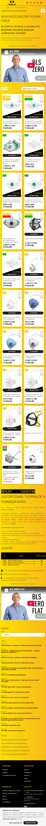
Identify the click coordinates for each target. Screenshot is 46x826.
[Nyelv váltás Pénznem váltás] (41, 3)
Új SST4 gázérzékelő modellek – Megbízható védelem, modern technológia (20, 680)
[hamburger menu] (27, 3)
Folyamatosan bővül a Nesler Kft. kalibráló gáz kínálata (17, 663)
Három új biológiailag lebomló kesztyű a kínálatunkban (17, 703)
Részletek (13, 117)
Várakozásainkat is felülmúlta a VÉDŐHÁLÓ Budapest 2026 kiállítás (21, 645)
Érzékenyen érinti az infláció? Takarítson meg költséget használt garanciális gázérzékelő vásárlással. (20, 719)
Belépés (26, 770)
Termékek (4, 772)
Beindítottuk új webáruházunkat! (10, 725)
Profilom (26, 775)
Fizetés (4, 796)
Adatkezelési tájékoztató (9, 793)
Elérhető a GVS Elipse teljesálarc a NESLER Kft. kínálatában (19, 657)
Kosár (25, 778)
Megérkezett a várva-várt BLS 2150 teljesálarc (15, 697)
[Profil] (34, 3)
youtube (25, 807)
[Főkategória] (2, 7)
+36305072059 (29, 797)
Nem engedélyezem (15, 823)
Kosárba (13, 155)
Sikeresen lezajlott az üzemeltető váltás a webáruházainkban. (19, 708)
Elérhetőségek (6, 802)
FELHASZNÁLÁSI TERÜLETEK (9, 775)
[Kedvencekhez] (19, 97)
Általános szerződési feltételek (11, 790)
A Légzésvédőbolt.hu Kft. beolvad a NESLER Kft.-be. (17, 713)
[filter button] (43, 10)
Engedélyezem (31, 823)
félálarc (12, 509)
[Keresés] (31, 3)
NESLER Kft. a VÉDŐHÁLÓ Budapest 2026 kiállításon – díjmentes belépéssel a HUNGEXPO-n (20, 651)
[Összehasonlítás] (19, 101)
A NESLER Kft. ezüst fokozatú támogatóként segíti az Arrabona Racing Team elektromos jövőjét (22, 668)
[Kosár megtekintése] (37, 3)
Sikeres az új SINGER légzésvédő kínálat (13, 675)
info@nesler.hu (30, 803)
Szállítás (4, 799)
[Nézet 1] (2, 88)
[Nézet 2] (5, 88)
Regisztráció (27, 772)
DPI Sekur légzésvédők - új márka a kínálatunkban (16, 687)
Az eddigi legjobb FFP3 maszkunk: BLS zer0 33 (15, 692)
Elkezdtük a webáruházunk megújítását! (13, 730)
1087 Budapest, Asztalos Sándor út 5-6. (35, 791)
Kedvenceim (27, 781)
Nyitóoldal (5, 770)
